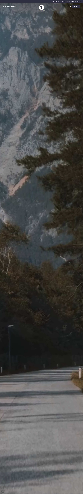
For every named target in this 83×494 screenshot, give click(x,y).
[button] (3, 491)
